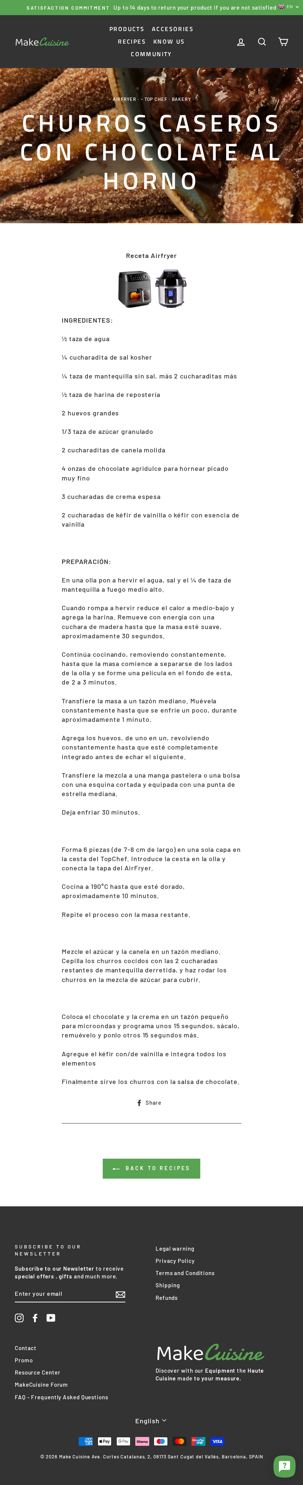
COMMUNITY (151, 54)
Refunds (167, 1297)
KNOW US (169, 41)
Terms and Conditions (185, 1273)
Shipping (168, 1285)
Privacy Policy (175, 1260)
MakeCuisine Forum (41, 1384)
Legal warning (175, 1248)
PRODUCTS (126, 28)
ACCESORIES (173, 28)
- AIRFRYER (122, 99)
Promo (24, 1360)
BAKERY (181, 99)
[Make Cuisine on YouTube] (51, 1318)
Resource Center (38, 1372)
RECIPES (132, 41)
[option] (151, 7)
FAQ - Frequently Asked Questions (61, 1397)
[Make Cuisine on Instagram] (19, 1318)
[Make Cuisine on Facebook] (35, 1318)
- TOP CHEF (154, 99)
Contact (26, 1348)
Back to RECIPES (156, 1168)
